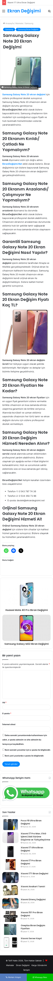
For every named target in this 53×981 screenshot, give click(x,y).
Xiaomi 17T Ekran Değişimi (34, 873)
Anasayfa (9, 23)
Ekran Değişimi (22, 965)
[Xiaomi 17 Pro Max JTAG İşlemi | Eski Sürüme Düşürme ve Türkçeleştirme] (10, 837)
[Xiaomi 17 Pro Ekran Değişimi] (10, 864)
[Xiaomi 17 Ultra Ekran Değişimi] (10, 851)
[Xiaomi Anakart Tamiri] (10, 890)
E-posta (6, 713)
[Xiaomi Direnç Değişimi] (10, 903)
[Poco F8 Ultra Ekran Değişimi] (10, 824)
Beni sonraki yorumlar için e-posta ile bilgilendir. (28, 750)
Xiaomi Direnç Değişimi (33, 899)
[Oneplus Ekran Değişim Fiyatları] (10, 929)
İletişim (26, 970)
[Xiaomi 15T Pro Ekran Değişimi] (10, 916)
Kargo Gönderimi (39, 965)
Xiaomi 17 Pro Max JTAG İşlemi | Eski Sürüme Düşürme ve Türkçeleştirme (35, 836)
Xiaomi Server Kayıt (31, 938)
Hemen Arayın (14, 977)
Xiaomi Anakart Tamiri (33, 886)
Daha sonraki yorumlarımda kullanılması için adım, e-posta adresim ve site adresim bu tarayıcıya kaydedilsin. (24, 739)
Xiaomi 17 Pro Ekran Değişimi (21, 2)
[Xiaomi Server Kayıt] (10, 942)
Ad (4, 702)
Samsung (29, 23)
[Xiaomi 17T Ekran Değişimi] (10, 877)
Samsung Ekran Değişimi (28, 29)
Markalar (19, 23)
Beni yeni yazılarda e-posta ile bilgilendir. (24, 756)
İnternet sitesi (8, 724)
